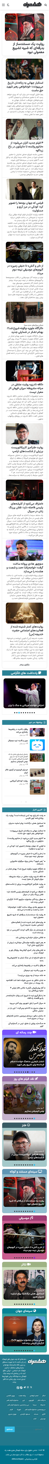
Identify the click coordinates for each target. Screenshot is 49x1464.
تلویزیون (31, 1400)
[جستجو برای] (45, 6)
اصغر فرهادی (34, 1395)
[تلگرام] (24, 1387)
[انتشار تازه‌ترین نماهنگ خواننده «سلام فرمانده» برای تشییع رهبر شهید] (24, 1053)
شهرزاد (19, 1409)
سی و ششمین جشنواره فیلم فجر (18, 1405)
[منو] (3, 6)
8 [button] (19, 713)
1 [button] (34, 712)
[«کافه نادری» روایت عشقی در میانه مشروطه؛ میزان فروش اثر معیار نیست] (24, 370)
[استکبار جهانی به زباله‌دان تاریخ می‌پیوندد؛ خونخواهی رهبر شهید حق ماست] (24, 69)
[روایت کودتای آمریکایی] (37, 787)
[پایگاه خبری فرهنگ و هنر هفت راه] (32, 5)
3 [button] (29, 712)
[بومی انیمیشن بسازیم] (37, 757)
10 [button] (14, 712)
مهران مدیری (12, 1414)
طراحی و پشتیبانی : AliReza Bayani (24, 1459)
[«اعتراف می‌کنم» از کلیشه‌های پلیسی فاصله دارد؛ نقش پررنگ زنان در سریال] (24, 490)
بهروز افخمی (10, 1395)
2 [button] (32, 712)
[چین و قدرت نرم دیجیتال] (37, 744)
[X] (31, 1387)
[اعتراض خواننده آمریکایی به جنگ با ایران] (24, 693)
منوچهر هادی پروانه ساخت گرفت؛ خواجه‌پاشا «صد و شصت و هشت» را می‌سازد (25, 568)
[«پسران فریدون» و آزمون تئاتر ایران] (37, 773)
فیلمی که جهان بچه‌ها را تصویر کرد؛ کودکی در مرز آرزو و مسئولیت (26, 207)
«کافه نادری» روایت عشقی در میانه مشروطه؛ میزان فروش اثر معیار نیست (25, 388)
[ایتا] (18, 1387)
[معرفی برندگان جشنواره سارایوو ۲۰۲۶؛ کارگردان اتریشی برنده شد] (24, 1331)
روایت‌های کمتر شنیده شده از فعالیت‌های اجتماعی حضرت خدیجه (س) (26, 630)
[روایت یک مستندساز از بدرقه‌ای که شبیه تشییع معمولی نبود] (24, 27)
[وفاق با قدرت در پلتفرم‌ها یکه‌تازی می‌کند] (37, 732)
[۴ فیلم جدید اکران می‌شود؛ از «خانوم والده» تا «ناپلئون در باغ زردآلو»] (24, 129)
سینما (34, 1405)
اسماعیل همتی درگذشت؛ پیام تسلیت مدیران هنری (27, 1295)
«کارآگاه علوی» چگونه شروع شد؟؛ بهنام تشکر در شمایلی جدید (25, 330)
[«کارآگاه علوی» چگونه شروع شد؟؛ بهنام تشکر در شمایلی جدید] (24, 312)
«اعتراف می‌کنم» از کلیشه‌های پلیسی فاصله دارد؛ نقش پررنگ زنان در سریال (26, 507)
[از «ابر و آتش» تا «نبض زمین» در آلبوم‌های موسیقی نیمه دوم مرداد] (24, 252)
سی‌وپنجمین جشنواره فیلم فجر (35, 1409)
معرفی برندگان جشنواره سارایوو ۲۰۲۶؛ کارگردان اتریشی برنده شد (27, 1342)
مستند (36, 1414)
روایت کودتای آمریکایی (19, 781)
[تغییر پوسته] (8, 6)
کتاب (34, 1419)
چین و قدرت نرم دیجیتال (18, 740)
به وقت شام (41, 1400)
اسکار (43, 1395)
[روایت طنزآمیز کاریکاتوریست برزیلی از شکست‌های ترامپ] (24, 433)
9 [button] (16, 712)
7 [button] (21, 712)
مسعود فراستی (25, 1414)
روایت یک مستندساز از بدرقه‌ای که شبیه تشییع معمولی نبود (28, 48)
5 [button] (25, 712)
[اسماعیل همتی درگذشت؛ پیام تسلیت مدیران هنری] (24, 1285)
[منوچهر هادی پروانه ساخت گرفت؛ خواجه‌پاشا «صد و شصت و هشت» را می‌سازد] (24, 550)
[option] (24, 693)
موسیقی (42, 1419)
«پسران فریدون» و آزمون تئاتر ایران (16, 771)
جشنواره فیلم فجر (13, 1400)
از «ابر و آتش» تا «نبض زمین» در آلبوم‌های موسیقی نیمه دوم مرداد (25, 270)
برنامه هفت (22, 1395)
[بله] (21, 1387)
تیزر (23, 1400)
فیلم (11, 1409)
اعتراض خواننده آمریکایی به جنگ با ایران (26, 705)
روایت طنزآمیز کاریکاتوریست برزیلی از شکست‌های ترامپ (27, 449)
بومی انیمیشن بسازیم (19, 761)
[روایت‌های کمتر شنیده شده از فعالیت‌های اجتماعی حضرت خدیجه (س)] (24, 613)
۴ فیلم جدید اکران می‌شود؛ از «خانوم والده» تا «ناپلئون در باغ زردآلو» (25, 147)
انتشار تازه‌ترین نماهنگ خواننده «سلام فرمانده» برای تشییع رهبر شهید (27, 1063)
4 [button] (27, 712)
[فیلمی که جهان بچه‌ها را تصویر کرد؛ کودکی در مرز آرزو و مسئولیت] (24, 189)
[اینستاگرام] (27, 1387)
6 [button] (23, 712)
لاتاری (43, 1414)
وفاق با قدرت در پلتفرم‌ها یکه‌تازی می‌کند (18, 731)
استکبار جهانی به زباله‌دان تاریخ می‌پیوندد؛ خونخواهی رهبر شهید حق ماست (24, 87)
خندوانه (42, 1405)
